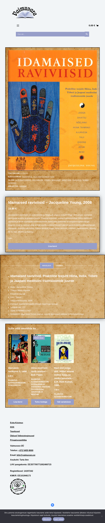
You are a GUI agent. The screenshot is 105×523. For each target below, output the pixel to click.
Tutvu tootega (41, 402)
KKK (12, 427)
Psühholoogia (37, 389)
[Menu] (18, 25)
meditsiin (66, 180)
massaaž (56, 180)
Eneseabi (46, 387)
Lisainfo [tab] (59, 266)
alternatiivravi (23, 180)
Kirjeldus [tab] (46, 266)
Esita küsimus (16, 423)
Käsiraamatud (14, 385)
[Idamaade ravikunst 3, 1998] (18, 348)
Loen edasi (58, 519)
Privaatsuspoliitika (18, 440)
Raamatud (27, 177)
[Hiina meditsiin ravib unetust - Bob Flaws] (41, 348)
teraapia (76, 180)
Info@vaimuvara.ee (26, 455)
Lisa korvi (52, 246)
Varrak (23, 186)
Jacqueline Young (41, 180)
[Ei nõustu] (102, 516)
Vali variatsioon (64, 402)
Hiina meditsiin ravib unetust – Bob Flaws (39, 371)
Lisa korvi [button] (18, 402)
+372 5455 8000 (25, 450)
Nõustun (46, 519)
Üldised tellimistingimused (22, 436)
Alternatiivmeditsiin (43, 177)
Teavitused (15, 431)
